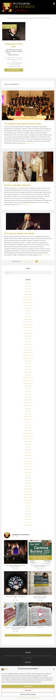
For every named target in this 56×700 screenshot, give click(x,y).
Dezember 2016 (28, 525)
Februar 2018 (28, 489)
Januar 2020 (28, 430)
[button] (54, 669)
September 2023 (28, 358)
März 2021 (28, 411)
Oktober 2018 (28, 466)
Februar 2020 (28, 427)
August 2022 (28, 386)
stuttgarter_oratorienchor (15, 541)
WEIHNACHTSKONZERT (14, 45)
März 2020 (28, 425)
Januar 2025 (28, 322)
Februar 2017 (28, 519)
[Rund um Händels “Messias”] (28, 166)
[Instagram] (26, 562)
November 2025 (28, 302)
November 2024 (28, 327)
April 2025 (28, 316)
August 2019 (28, 441)
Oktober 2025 (28, 305)
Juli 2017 (28, 505)
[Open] (16, 552)
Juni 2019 (28, 447)
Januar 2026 (28, 297)
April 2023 (28, 369)
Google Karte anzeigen (14, 66)
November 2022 (28, 377)
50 (31, 261)
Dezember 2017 (28, 494)
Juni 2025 (28, 311)
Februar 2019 (28, 455)
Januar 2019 (28, 458)
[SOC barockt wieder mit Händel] (28, 221)
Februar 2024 (28, 344)
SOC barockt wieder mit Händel (19, 233)
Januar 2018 (28, 491)
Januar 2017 (28, 522)
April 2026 (28, 288)
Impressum (35, 698)
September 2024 (28, 333)
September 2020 (28, 416)
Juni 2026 (28, 286)
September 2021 (28, 405)
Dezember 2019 (28, 433)
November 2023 (28, 352)
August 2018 (28, 472)
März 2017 (28, 516)
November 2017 (28, 497)
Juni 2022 (28, 391)
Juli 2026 (28, 283)
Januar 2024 (28, 347)
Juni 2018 (28, 477)
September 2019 (28, 439)
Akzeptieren (28, 686)
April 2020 (28, 422)
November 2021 (28, 400)
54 (41, 261)
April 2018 (28, 483)
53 (38, 261)
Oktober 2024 (28, 330)
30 (29, 261)
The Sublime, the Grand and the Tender (22, 123)
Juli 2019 (28, 444)
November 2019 (28, 436)
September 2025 (28, 308)
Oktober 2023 (28, 355)
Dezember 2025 (28, 300)
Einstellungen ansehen (28, 694)
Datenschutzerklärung (24, 698)
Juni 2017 (28, 508)
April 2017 (28, 514)
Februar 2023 (28, 372)
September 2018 (28, 469)
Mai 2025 (28, 313)
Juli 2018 (28, 475)
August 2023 (28, 361)
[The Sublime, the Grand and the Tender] (28, 105)
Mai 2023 (28, 366)
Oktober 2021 (28, 402)
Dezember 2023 (28, 350)
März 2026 (28, 291)
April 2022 (28, 394)
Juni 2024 (28, 338)
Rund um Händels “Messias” (17, 185)
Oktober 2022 (28, 380)
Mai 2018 (28, 480)
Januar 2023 (28, 375)
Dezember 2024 (28, 325)
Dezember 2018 (28, 461)
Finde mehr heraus (14, 70)
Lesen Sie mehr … (31, 143)
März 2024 (28, 341)
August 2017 (28, 503)
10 (24, 261)
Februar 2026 (28, 294)
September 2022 (28, 383)
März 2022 (28, 397)
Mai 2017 (28, 511)
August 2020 (28, 419)
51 (34, 261)
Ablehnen (28, 690)
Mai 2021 (28, 408)
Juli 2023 (28, 363)
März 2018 (28, 486)
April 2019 (28, 450)
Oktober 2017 (28, 500)
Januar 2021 (28, 414)
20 (26, 261)
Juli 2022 (28, 389)
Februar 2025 (28, 319)
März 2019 (28, 452)
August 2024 (28, 336)
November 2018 (28, 464)
